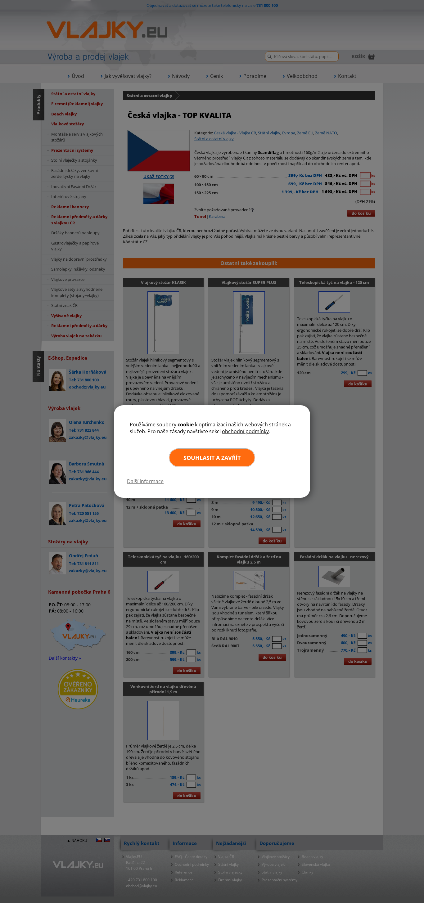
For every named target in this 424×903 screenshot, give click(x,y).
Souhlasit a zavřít (212, 457)
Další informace (145, 481)
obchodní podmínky (245, 431)
